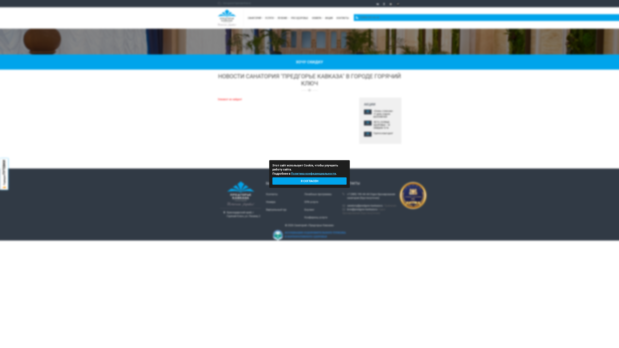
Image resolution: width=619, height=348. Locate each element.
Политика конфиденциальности (313, 173)
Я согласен (309, 181)
